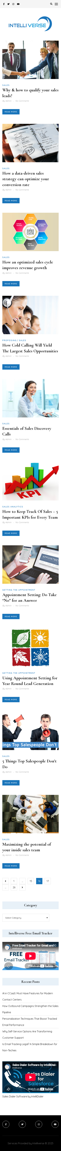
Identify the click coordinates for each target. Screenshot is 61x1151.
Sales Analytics (12, 507)
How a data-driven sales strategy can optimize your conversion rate (25, 179)
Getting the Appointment (18, 590)
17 (48, 881)
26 (14, 887)
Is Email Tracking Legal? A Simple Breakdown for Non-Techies (29, 1047)
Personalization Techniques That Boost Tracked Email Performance (29, 1022)
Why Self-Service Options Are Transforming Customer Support (27, 1034)
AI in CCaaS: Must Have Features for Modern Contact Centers (27, 996)
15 (31, 881)
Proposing (9, 340)
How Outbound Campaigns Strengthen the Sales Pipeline (30, 1009)
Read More (11, 112)
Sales (6, 85)
